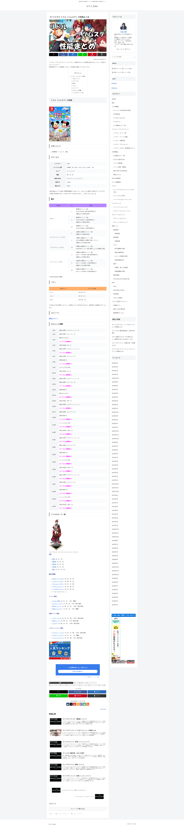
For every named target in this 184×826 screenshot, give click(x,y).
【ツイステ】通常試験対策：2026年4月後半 (123, 332)
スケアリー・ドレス (58, 632)
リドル (84, 682)
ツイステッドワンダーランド (67, 682)
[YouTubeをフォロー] (74, 704)
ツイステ (63, 685)
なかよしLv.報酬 (77, 90)
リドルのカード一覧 (78, 92)
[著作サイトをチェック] (67, 704)
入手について (76, 78)
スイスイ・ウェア (57, 603)
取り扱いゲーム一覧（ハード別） (121, 72)
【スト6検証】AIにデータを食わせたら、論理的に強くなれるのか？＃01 (122, 338)
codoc (98, 676)
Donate (114, 83)
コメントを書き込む (77, 809)
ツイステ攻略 (102, 685)
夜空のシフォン (56, 606)
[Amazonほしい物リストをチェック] (77, 704)
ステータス (76, 81)
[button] (102, 54)
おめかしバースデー (58, 579)
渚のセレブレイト (57, 609)
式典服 (54, 567)
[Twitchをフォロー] (81, 704)
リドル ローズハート (55, 685)
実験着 (54, 564)
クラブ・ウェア (56, 618)
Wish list (114, 88)
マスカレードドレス (58, 635)
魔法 (74, 83)
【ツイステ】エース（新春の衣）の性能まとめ (123, 344)
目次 (75, 73)
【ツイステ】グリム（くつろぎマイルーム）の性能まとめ (123, 326)
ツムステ (54, 623)
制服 (53, 559)
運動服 (54, 561)
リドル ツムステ (84, 685)
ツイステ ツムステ (94, 685)
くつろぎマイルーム (58, 589)
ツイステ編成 (78, 682)
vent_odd (89, 676)
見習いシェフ (56, 621)
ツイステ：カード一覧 (55, 682)
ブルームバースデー (58, 584)
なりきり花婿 (56, 601)
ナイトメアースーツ (58, 638)
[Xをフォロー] (71, 704)
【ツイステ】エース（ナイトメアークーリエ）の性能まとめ (123, 350)
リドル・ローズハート (92, 682)
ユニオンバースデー (58, 581)
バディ (74, 85)
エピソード (76, 88)
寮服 (53, 569)
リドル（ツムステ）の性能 (78, 76)
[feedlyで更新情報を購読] (84, 704)
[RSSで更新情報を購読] (87, 704)
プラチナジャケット (58, 586)
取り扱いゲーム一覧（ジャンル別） (122, 68)
